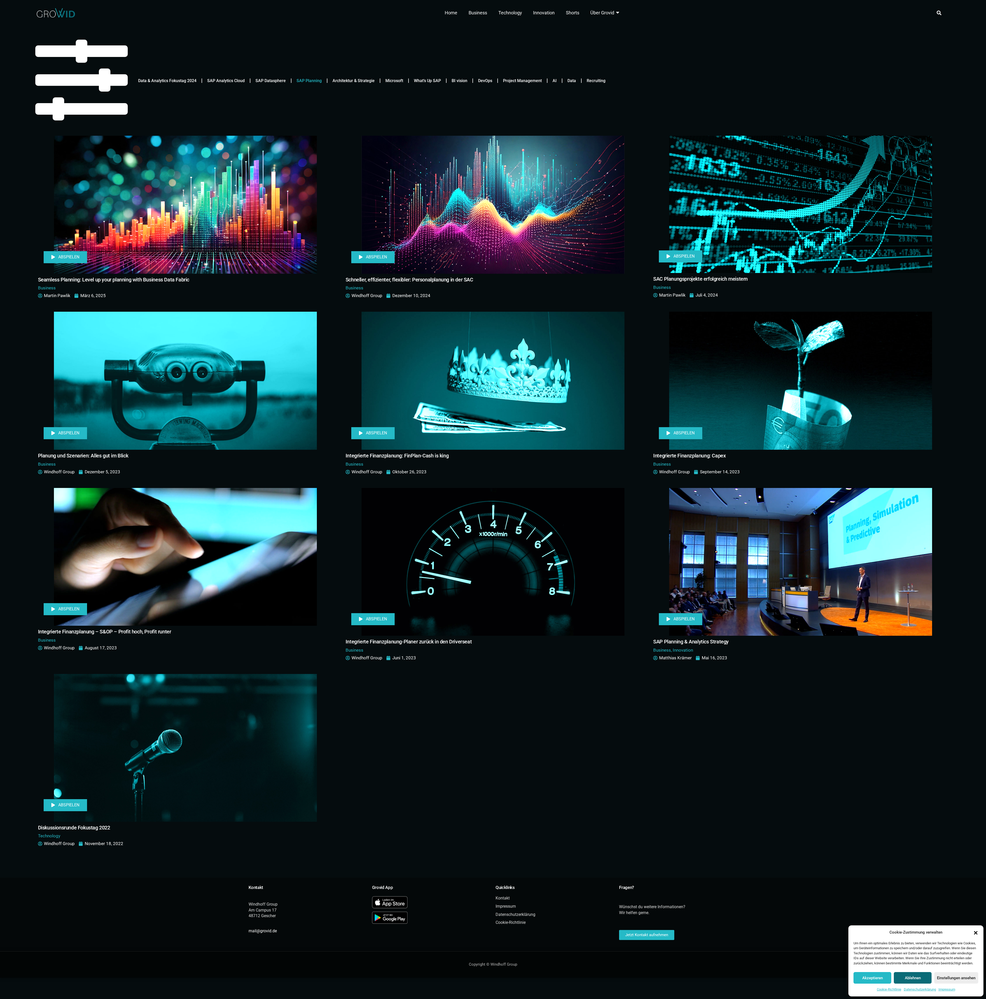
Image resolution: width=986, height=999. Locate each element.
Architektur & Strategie (354, 80)
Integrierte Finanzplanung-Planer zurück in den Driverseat (409, 642)
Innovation (544, 12)
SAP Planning (309, 80)
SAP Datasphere (270, 80)
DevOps (485, 80)
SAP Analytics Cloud (226, 80)
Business (478, 12)
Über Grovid (602, 12)
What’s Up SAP (427, 80)
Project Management (522, 80)
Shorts (572, 12)
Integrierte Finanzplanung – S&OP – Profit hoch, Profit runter (104, 632)
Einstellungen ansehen (956, 978)
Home (451, 12)
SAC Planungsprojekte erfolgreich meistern (700, 279)
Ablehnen (913, 978)
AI (555, 80)
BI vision (459, 80)
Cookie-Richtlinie (889, 989)
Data (571, 80)
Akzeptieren (872, 978)
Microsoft (394, 80)
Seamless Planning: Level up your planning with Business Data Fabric (113, 280)
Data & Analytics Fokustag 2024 (167, 80)
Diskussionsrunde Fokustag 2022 (74, 828)
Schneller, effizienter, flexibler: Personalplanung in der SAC (409, 280)
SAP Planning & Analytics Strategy (691, 642)
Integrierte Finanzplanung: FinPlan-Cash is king (397, 456)
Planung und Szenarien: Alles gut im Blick (83, 456)
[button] (975, 932)
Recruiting (596, 80)
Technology (510, 12)
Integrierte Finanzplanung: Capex (689, 456)
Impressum (946, 989)
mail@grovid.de (263, 930)
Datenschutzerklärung (920, 989)
